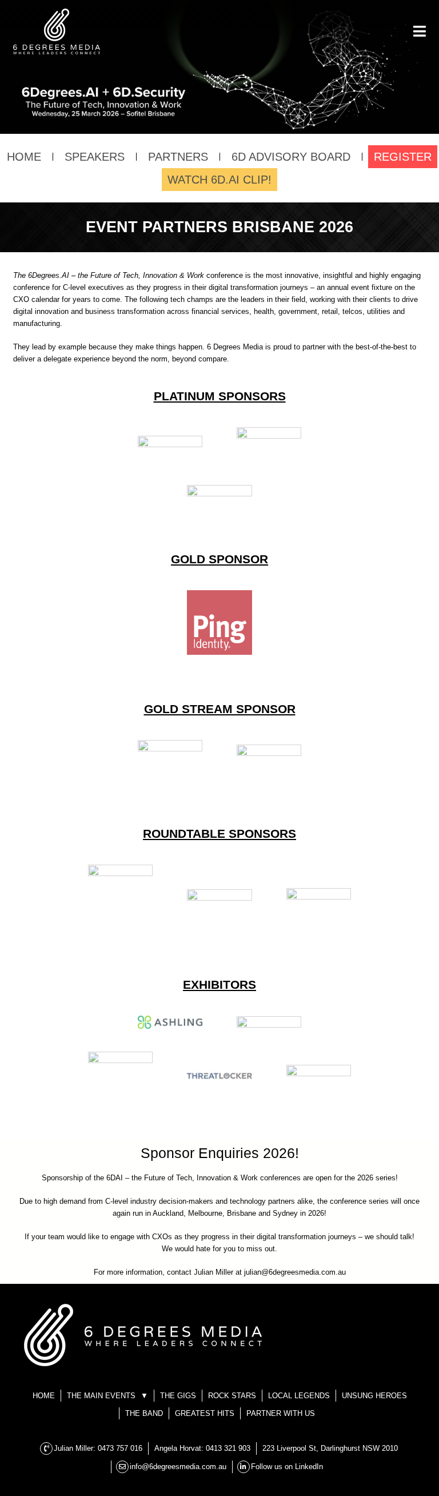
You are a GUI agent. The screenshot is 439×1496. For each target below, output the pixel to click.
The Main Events (213, 23)
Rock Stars (232, 1395)
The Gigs (220, 46)
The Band (144, 1413)
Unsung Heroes (374, 1395)
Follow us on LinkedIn (287, 1466)
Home (44, 1395)
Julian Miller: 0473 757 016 (98, 1448)
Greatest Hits (204, 1413)
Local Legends (299, 1395)
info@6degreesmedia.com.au (178, 1466)
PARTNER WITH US (280, 1413)
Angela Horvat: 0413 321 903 (202, 1448)
